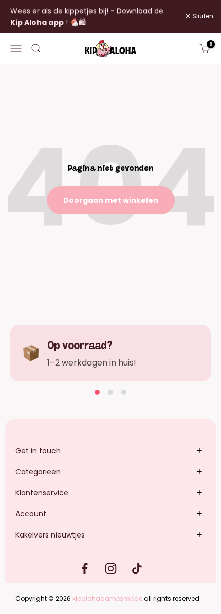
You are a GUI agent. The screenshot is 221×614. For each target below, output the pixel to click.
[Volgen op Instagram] (111, 568)
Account (30, 514)
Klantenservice (41, 493)
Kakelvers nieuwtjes (50, 535)
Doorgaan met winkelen (110, 200)
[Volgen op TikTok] (137, 568)
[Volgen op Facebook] (84, 568)
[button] (97, 392)
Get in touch (38, 451)
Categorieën (38, 472)
